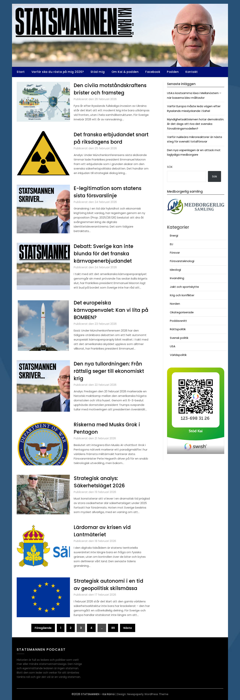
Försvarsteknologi (182, 261)
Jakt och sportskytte (184, 287)
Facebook (152, 72)
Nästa (127, 628)
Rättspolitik (178, 329)
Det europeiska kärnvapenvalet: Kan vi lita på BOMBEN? (111, 310)
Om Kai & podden (125, 72)
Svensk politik (179, 338)
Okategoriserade (182, 312)
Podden (173, 72)
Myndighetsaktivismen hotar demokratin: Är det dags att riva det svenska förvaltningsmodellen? (195, 123)
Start (21, 72)
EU (171, 244)
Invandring (177, 278)
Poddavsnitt (178, 321)
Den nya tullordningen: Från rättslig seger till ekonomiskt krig (109, 371)
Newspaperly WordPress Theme (147, 694)
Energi (174, 235)
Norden (175, 304)
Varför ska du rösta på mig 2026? (58, 72)
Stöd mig (98, 72)
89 (113, 628)
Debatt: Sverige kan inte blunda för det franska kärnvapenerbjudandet (103, 253)
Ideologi (175, 270)
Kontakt (191, 72)
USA (172, 346)
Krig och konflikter (182, 295)
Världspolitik (178, 355)
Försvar (175, 253)
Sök (170, 167)
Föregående (43, 628)
